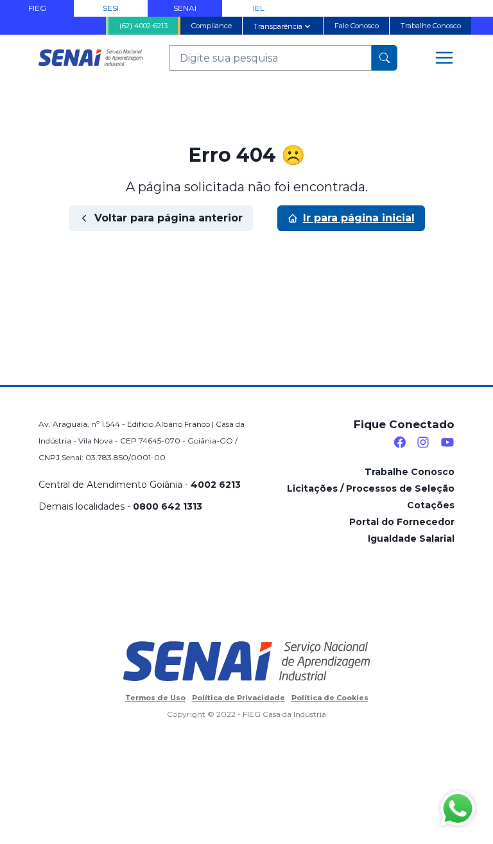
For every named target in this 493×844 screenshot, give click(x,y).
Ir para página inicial (359, 218)
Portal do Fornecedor (401, 522)
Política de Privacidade (238, 697)
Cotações (430, 505)
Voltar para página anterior (168, 218)
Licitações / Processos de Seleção (370, 488)
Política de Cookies (329, 697)
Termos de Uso (155, 697)
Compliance (211, 25)
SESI (111, 8)
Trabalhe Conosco (431, 25)
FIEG (37, 8)
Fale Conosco (356, 25)
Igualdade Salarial (411, 538)
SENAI (184, 8)
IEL (258, 8)
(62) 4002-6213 (143, 25)
